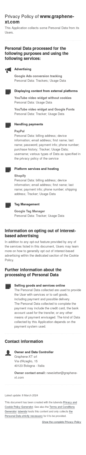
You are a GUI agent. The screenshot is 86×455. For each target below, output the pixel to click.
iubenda (22, 411)
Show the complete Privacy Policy (61, 421)
